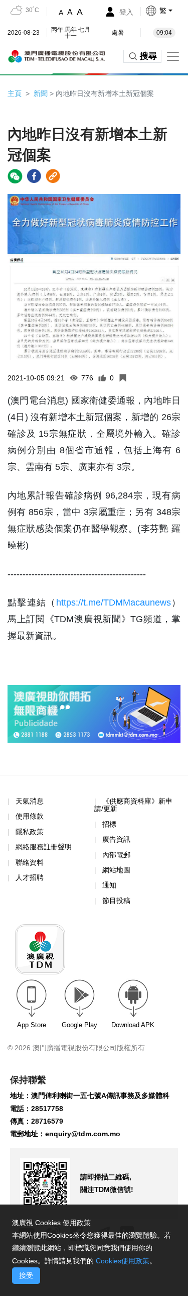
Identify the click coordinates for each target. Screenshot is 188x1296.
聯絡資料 (30, 862)
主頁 (15, 93)
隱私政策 (30, 832)
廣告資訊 (116, 839)
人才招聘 (30, 877)
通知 (109, 885)
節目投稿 (116, 900)
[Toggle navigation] (172, 56)
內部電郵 (116, 855)
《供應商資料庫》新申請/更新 (133, 805)
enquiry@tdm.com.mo (82, 1134)
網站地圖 (116, 870)
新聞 (41, 93)
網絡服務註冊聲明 (44, 847)
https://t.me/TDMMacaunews (113, 602)
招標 (109, 824)
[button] (166, 10)
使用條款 (30, 816)
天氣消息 (30, 801)
